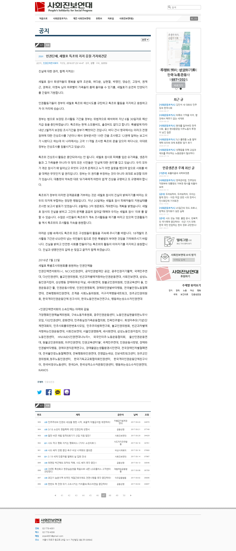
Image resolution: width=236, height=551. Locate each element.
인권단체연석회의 (50, 63)
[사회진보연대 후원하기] (178, 274)
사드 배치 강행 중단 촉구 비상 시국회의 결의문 (68, 450)
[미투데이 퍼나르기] (67, 392)
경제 (178, 290)
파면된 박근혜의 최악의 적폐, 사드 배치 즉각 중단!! (70, 462)
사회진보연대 (63, 7)
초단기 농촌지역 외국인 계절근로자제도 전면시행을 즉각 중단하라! (77, 477)
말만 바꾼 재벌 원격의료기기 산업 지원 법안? (67, 435)
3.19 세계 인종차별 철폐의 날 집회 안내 (65, 456)
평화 (199, 290)
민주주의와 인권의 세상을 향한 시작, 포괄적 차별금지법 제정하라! (77, 422)
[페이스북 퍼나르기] (48, 392)
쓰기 (41, 45)
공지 (44, 31)
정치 (170, 290)
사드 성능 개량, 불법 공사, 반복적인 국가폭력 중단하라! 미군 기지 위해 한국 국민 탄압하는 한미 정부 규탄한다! (178, 221)
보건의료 (184, 294)
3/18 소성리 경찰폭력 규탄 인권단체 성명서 (67, 429)
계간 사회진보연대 (81, 18)
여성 (192, 290)
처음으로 (43, 18)
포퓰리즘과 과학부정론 (178, 173)
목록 (47, 45)
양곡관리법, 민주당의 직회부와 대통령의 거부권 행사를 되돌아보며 (178, 183)
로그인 (194, 18)
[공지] (162, 194)
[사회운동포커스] (167, 104)
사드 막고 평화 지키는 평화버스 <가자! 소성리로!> (70, 443)
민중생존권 (196, 294)
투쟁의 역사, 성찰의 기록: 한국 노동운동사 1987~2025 (178, 74)
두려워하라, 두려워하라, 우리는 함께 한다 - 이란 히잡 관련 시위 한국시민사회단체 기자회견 (177, 197)
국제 (175, 294)
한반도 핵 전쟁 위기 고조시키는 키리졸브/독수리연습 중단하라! (76, 484)
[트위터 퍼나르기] (39, 392)
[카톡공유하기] (58, 392)
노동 (185, 290)
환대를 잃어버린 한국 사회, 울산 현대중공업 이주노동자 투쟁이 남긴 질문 (177, 129)
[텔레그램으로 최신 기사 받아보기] (178, 241)
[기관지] (163, 173)
